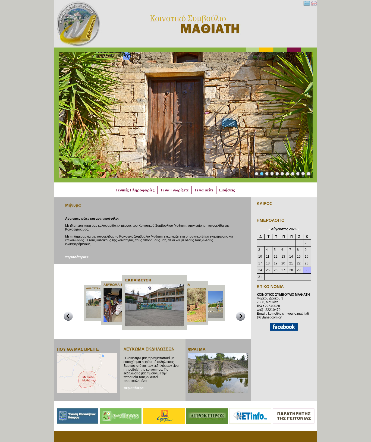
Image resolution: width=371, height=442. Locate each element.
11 (308, 173)
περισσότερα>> (77, 257)
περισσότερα (133, 388)
